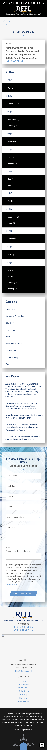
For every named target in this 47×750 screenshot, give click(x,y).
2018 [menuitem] (8, 209)
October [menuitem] (12, 157)
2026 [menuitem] (8, 80)
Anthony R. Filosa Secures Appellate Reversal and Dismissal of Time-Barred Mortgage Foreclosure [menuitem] (22, 427)
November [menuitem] (13, 119)
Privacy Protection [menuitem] (13, 343)
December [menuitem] (13, 103)
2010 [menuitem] (8, 262)
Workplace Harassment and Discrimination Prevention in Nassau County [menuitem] (24, 416)
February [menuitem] (13, 125)
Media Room (23, 691)
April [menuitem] (11, 201)
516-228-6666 (12, 3)
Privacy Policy (23, 701)
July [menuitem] (11, 88)
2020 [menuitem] (8, 171)
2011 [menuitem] (8, 246)
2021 (8, 21)
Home (23, 681)
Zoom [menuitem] (7, 364)
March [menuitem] (11, 223)
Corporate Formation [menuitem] (14, 316)
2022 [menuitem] (8, 133)
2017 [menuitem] (8, 230)
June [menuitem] (11, 179)
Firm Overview (23, 684)
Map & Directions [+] (23, 671)
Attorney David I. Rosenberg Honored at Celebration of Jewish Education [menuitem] (22, 438)
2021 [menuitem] (8, 149)
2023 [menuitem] (8, 111)
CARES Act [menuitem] (10, 309)
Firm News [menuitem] (10, 330)
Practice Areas (23, 687)
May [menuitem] (11, 185)
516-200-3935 (34, 3)
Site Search (23, 698)
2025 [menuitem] (8, 95)
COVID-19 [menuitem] (9, 323)
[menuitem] (23, 681)
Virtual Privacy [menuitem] (11, 357)
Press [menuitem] (7, 336)
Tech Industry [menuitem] (11, 350)
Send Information (23, 593)
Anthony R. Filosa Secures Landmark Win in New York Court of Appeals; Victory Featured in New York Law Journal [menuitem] (24, 406)
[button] (42, 745)
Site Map (23, 694)
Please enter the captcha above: (19, 551)
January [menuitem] (12, 163)
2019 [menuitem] (8, 193)
